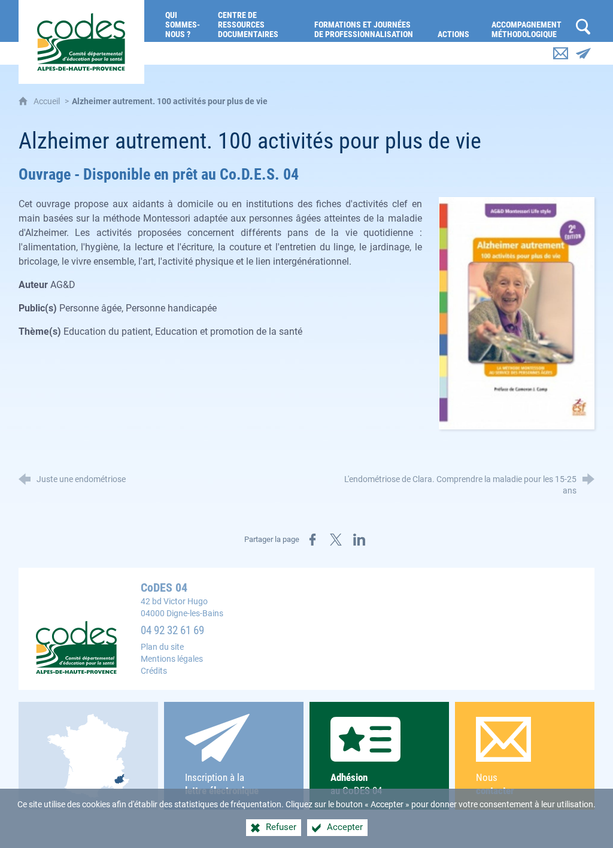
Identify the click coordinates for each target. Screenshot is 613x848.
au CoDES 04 (356, 783)
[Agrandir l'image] (516, 313)
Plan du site (162, 647)
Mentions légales (172, 659)
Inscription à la (222, 783)
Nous (495, 783)
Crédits (154, 671)
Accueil (48, 101)
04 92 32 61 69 (172, 630)
